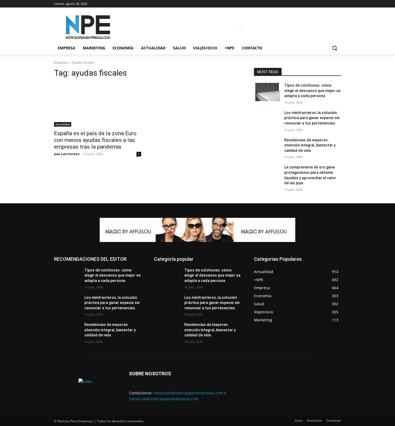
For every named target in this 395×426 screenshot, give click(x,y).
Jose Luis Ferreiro (67, 154)
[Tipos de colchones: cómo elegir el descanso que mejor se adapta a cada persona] (267, 92)
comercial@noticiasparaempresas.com (164, 398)
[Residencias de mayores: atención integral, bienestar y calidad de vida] (267, 147)
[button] (334, 48)
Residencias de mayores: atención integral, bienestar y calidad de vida (310, 145)
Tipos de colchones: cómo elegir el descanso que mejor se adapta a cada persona (312, 90)
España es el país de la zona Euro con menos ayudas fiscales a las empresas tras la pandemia (95, 140)
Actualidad (63, 124)
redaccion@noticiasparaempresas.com (188, 392)
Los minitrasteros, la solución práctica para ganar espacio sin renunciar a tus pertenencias (312, 118)
